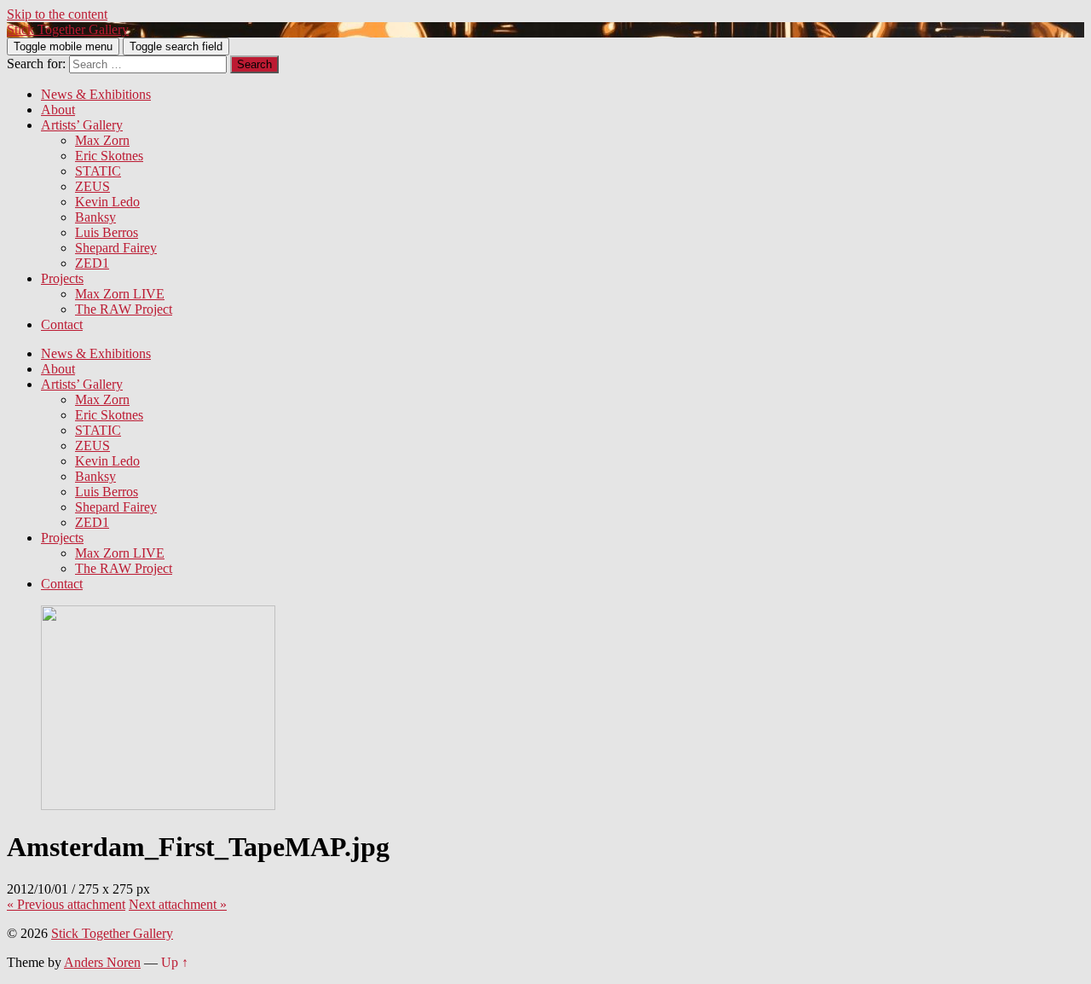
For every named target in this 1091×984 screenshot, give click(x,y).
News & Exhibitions (96, 94)
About (58, 109)
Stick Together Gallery (68, 29)
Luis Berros (106, 232)
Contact (62, 324)
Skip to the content (57, 14)
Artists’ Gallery (82, 125)
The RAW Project (123, 309)
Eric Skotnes (109, 155)
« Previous (66, 904)
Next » (178, 904)
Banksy (95, 217)
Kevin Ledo (107, 201)
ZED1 (92, 263)
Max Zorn (102, 140)
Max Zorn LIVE (120, 294)
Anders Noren (102, 962)
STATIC (98, 171)
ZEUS (92, 186)
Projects (62, 278)
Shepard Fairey (116, 247)
